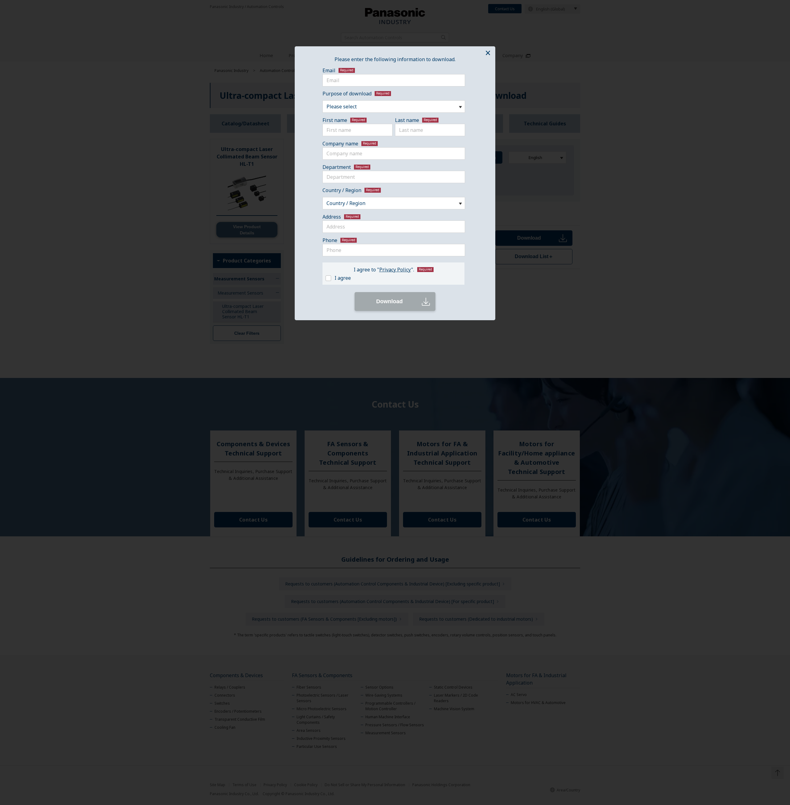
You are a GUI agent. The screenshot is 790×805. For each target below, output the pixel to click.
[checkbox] (392, 277)
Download (389, 301)
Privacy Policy (395, 269)
